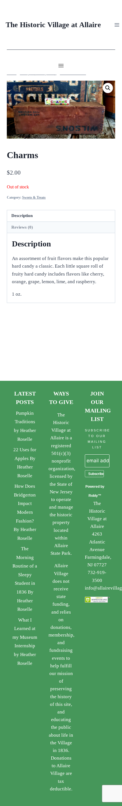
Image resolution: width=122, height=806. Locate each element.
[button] (108, 88)
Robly (93, 496)
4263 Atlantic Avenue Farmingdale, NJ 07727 (98, 549)
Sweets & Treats (34, 197)
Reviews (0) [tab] (22, 227)
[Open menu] (117, 24)
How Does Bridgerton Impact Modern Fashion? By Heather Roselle (25, 512)
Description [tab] (22, 215)
